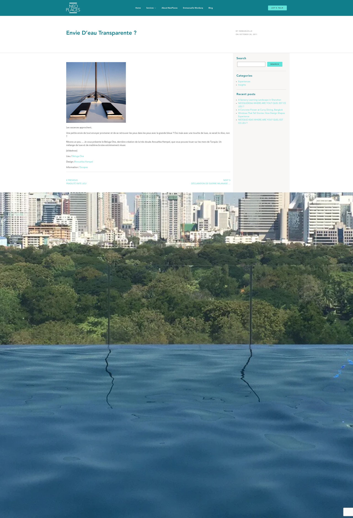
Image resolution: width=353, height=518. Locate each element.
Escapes (84, 167)
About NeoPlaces (169, 8)
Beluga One (78, 156)
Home (138, 8)
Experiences (244, 82)
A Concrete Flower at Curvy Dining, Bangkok (260, 110)
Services (150, 8)
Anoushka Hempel (84, 162)
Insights (242, 85)
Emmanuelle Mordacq (193, 8)
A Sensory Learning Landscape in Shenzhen (259, 100)
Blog (210, 8)
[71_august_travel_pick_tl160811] (96, 122)
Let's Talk (277, 8)
